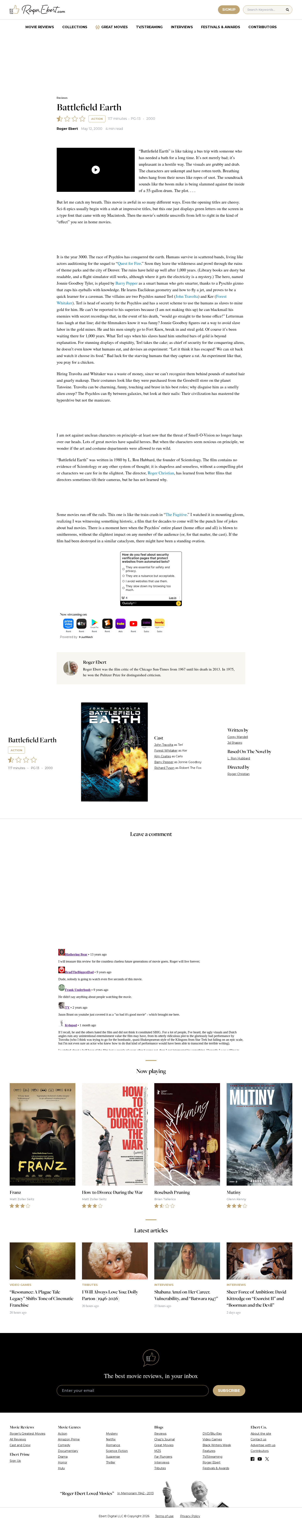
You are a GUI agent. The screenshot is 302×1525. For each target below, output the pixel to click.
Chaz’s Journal (164, 1439)
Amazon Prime (69, 1439)
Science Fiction (117, 1451)
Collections (74, 27)
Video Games (212, 1439)
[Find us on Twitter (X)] (267, 1459)
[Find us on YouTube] (260, 1459)
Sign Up (15, 1461)
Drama (63, 1457)
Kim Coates (162, 756)
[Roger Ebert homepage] (37, 10)
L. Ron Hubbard (238, 758)
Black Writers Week (217, 1445)
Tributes (160, 1468)
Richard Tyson (164, 768)
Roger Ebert (67, 129)
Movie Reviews (39, 27)
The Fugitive (176, 514)
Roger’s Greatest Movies (27, 1433)
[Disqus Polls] (151, 895)
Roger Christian (161, 473)
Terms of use (164, 1516)
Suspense (113, 1457)
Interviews (182, 27)
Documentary (68, 1451)
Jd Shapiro (234, 743)
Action (97, 118)
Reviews (62, 97)
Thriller (110, 1462)
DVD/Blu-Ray (212, 1433)
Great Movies (114, 27)
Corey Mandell (237, 737)
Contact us (258, 1439)
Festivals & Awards (220, 27)
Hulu (61, 1468)
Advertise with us (263, 1445)
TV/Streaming (149, 27)
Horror (62, 1462)
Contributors (262, 27)
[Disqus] (151, 998)
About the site (261, 1433)
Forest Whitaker (166, 750)
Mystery (112, 1433)
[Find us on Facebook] (252, 1459)
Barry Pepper (126, 283)
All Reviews (18, 1439)
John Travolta (187, 296)
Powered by (68, 637)
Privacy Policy (190, 1516)
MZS (157, 1451)
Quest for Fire (129, 263)
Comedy (64, 1445)
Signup (228, 10)
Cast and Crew (20, 1445)
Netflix (110, 1439)
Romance (113, 1445)
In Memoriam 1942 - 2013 (135, 1493)
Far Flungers (163, 1457)
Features (209, 1451)
